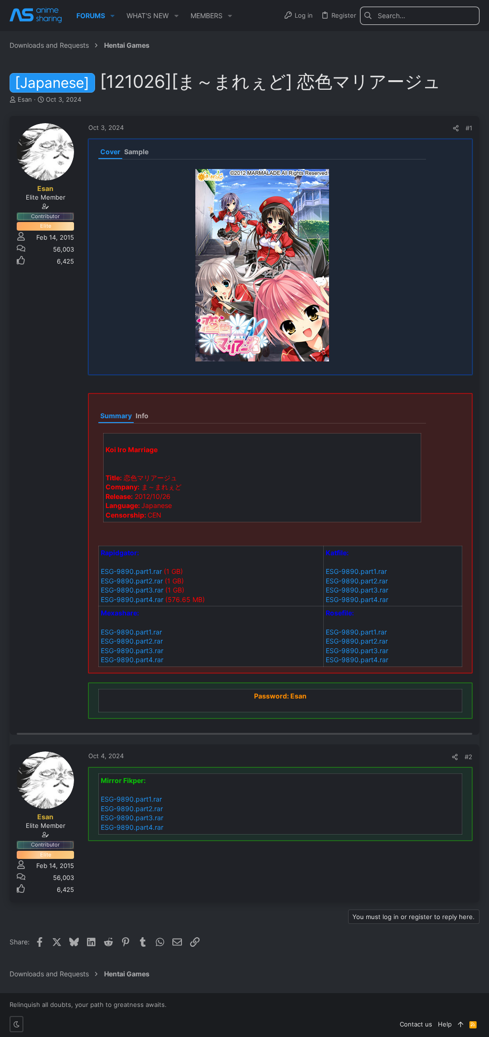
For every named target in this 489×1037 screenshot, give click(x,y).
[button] (112, 16)
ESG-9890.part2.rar (132, 581)
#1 (469, 128)
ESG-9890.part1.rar (131, 571)
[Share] (455, 128)
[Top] (461, 1024)
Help (445, 1024)
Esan (25, 99)
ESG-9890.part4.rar (132, 599)
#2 (468, 757)
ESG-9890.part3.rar (132, 590)
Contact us (416, 1024)
